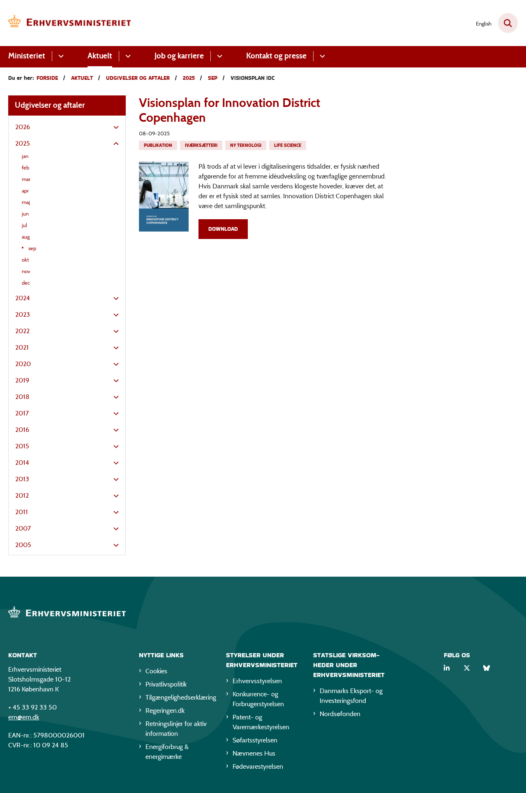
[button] (114, 127)
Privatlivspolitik (166, 684)
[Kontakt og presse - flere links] (321, 56)
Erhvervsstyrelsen (257, 681)
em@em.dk (23, 717)
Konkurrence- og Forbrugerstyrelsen (258, 699)
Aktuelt (100, 55)
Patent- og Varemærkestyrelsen (261, 722)
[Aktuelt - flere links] (127, 56)
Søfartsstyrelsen (255, 740)
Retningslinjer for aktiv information (176, 728)
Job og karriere (179, 55)
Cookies (156, 671)
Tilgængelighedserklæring (179, 697)
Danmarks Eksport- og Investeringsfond (351, 696)
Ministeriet (26, 55)
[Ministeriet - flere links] (60, 56)
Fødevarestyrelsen (258, 766)
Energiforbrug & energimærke (167, 752)
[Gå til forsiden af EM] (70, 23)
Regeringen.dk (165, 710)
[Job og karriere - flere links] (218, 56)
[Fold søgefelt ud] (508, 23)
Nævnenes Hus (254, 753)
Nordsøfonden (340, 714)
